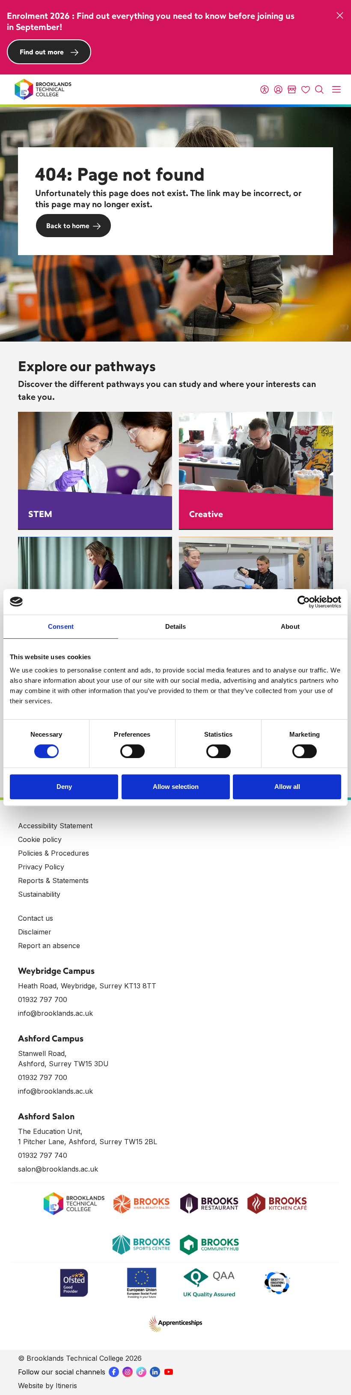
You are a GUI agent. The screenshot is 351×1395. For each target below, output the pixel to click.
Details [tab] (175, 626)
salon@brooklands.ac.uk (58, 1169)
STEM (40, 514)
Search (319, 89)
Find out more (42, 52)
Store (292, 89)
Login (278, 89)
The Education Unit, (50, 1131)
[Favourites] (305, 89)
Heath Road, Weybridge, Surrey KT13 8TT (87, 986)
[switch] (132, 751)
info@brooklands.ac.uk (55, 1013)
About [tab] (290, 626)
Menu (336, 89)
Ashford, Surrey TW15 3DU (63, 1063)
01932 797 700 (42, 999)
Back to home (67, 225)
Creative (206, 514)
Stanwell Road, (42, 1053)
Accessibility (264, 89)
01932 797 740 (42, 1155)
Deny (64, 786)
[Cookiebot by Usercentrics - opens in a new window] (303, 601)
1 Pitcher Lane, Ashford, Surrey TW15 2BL (87, 1141)
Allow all (287, 786)
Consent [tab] (61, 626)
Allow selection (176, 786)
